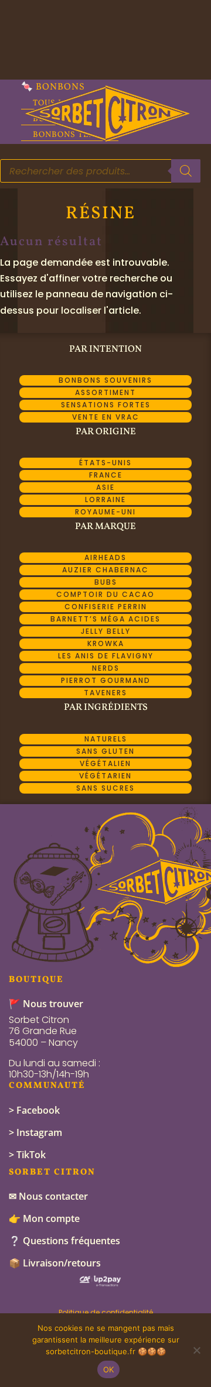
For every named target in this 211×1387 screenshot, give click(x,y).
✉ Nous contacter (48, 1196)
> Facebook (34, 1110)
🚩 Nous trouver (46, 1003)
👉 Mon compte (44, 1218)
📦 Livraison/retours (55, 1262)
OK (108, 1369)
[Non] (196, 1350)
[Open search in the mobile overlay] (100, 171)
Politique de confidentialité (106, 1312)
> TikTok (27, 1154)
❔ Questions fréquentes (64, 1240)
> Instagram (35, 1132)
